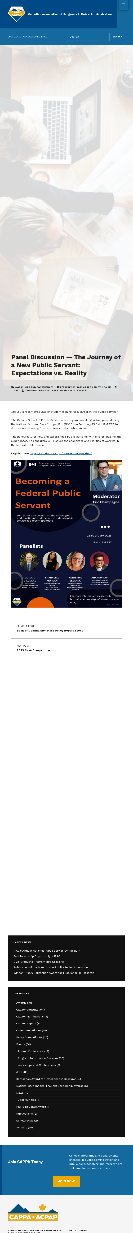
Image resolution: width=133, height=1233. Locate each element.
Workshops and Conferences (34, 387)
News (20, 1092)
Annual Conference (30, 1051)
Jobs (19, 1072)
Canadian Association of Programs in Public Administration (70, 14)
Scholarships (24, 1120)
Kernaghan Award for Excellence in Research (46, 1079)
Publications (24, 1113)
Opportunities (27, 1099)
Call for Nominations (30, 1016)
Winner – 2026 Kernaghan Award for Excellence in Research (54, 972)
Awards (21, 1002)
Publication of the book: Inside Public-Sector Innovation (51, 967)
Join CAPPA (14, 36)
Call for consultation (29, 1009)
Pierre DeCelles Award (31, 1106)
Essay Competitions (29, 1037)
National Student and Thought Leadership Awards (49, 1086)
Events (20, 1044)
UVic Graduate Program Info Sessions (39, 961)
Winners (21, 1127)
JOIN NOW (66, 1181)
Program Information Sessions (38, 1058)
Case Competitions (28, 1030)
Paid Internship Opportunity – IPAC (37, 956)
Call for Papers (26, 1023)
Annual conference (35, 36)
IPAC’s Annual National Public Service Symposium (47, 950)
